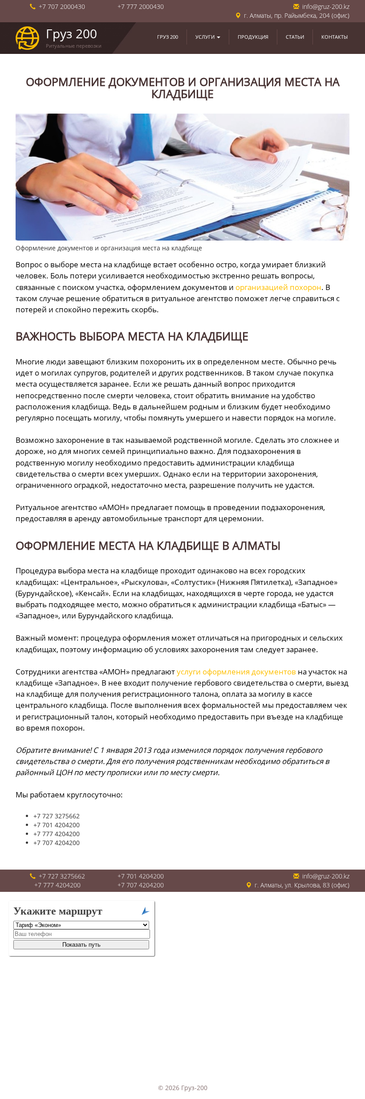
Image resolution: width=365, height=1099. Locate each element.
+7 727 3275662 (62, 876)
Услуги (205, 36)
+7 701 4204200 (141, 876)
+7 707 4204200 (141, 885)
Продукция (253, 36)
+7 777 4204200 (57, 885)
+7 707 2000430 (62, 6)
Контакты (334, 36)
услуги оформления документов (236, 671)
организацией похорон (278, 287)
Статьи (295, 36)
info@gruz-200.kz (325, 6)
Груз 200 (167, 36)
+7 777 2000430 (141, 6)
